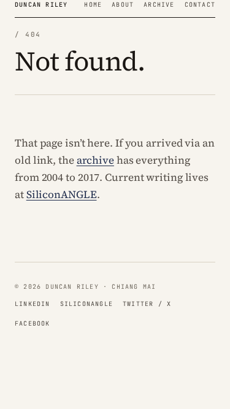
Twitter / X (147, 304)
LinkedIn (32, 304)
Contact (200, 5)
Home (93, 5)
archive (95, 160)
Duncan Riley (41, 5)
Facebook (32, 323)
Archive (159, 5)
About (123, 5)
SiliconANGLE (61, 194)
